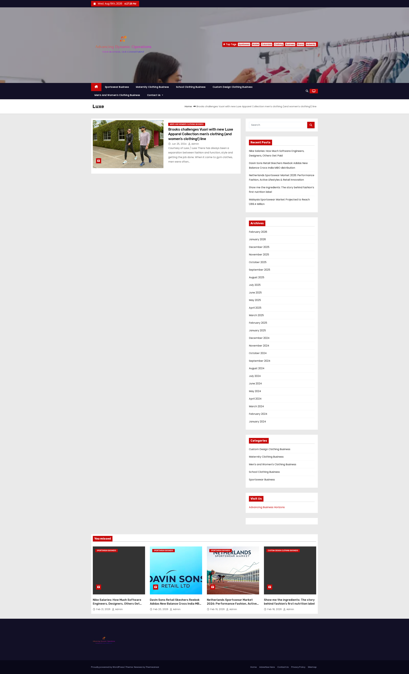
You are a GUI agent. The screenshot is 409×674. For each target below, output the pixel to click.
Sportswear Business (117, 87)
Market (255, 44)
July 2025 (255, 285)
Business (290, 44)
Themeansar (152, 667)
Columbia (267, 44)
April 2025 (255, 308)
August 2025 (256, 277)
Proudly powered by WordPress (108, 667)
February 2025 (258, 323)
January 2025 (257, 330)
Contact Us (154, 95)
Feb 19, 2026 (217, 609)
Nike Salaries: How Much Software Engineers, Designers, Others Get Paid (117, 603)
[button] (307, 91)
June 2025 (255, 292)
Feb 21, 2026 (103, 609)
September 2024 (259, 361)
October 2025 (257, 262)
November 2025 (259, 254)
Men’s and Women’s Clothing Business (117, 95)
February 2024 (258, 414)
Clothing (278, 44)
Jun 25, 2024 (179, 143)
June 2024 (255, 383)
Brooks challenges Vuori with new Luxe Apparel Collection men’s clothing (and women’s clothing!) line (200, 134)
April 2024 (255, 399)
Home (188, 106)
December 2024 (259, 338)
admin (195, 143)
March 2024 (256, 406)
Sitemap (312, 667)
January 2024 (257, 421)
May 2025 (255, 300)
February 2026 (258, 232)
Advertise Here (267, 667)
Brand (300, 44)
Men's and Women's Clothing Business (187, 124)
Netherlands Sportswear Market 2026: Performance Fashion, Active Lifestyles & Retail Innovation (232, 603)
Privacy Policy (298, 667)
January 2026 (257, 239)
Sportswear (244, 44)
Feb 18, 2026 (274, 609)
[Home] (96, 87)
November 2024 (259, 345)
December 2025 (259, 247)
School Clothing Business (191, 87)
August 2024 (256, 368)
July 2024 (255, 376)
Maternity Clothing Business (152, 87)
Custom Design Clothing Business (233, 87)
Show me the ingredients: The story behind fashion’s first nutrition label (289, 601)
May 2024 (255, 391)
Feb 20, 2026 (161, 609)
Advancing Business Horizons (267, 507)
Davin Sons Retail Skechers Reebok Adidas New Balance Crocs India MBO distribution (175, 603)
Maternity (310, 44)
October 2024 (258, 353)
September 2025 (259, 270)
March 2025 (256, 315)
